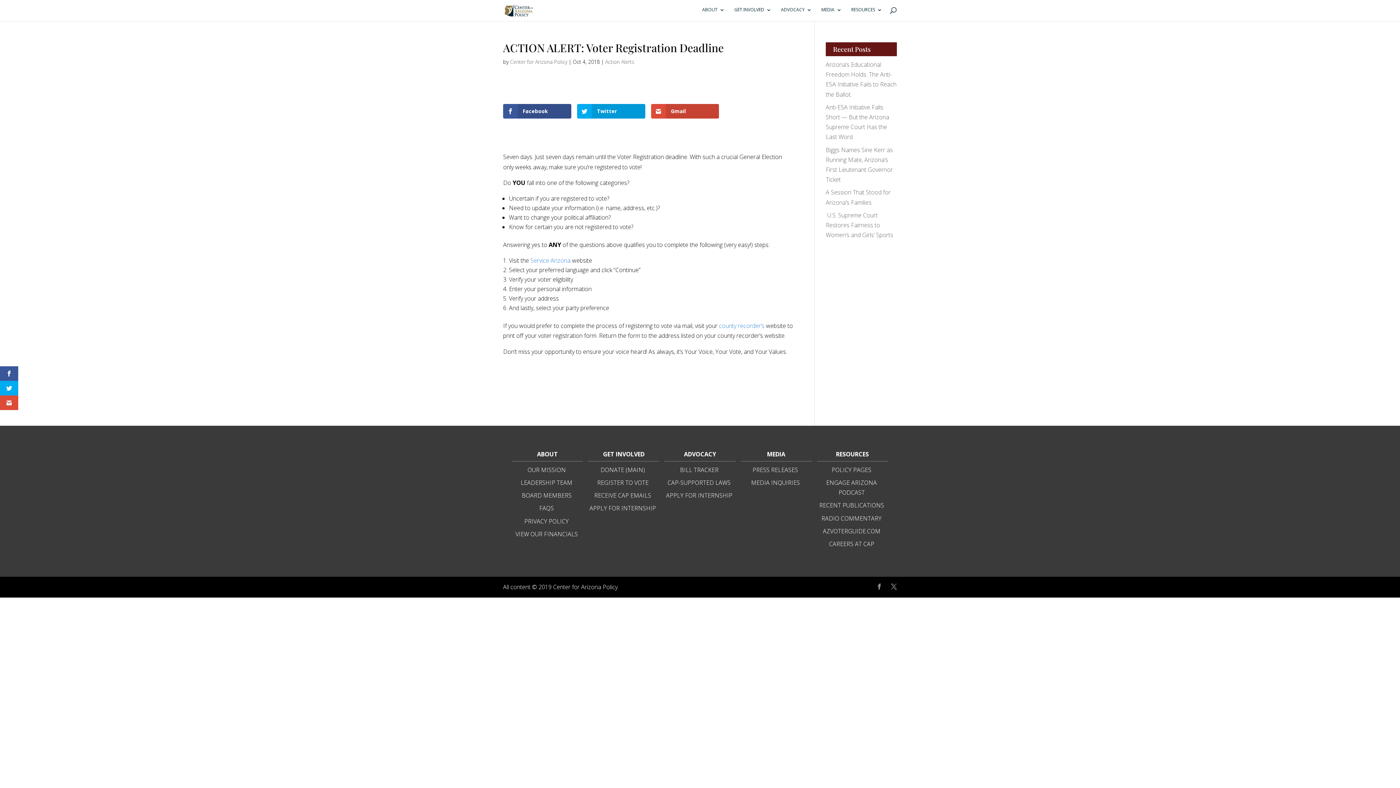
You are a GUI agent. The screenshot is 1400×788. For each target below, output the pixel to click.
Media (828, 10)
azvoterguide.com (851, 531)
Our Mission (547, 470)
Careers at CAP (851, 544)
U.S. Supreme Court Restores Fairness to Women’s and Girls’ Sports (859, 225)
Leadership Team (546, 483)
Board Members (547, 495)
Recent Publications (851, 505)
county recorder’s (742, 326)
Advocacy (793, 10)
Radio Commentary (851, 518)
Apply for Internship (623, 508)
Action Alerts (619, 61)
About (710, 10)
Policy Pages (851, 470)
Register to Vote (623, 483)
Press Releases (775, 470)
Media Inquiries (775, 483)
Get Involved (749, 10)
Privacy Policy (546, 521)
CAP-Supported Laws (699, 483)
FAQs (546, 508)
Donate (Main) (622, 470)
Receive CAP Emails (622, 495)
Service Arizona (550, 260)
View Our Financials (547, 534)
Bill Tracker (699, 470)
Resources (863, 10)
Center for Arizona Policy (538, 61)
